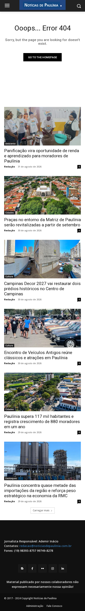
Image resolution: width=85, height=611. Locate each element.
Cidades (9, 212)
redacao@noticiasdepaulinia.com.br (45, 546)
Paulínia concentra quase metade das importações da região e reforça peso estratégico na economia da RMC (40, 490)
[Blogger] (22, 568)
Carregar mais (41, 510)
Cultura (9, 276)
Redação (9, 166)
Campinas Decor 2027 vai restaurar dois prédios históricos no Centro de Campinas (42, 288)
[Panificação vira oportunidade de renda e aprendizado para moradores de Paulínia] (42, 126)
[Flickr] (42, 568)
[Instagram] (53, 568)
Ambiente (10, 143)
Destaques (11, 478)
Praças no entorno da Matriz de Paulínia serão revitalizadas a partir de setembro (42, 222)
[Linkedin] (63, 568)
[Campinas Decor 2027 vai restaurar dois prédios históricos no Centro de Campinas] (42, 259)
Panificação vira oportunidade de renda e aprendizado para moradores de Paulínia (41, 156)
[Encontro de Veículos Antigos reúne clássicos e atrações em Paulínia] (42, 328)
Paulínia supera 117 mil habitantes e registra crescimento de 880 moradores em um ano (42, 421)
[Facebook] (32, 568)
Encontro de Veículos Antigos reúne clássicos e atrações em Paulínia (38, 355)
